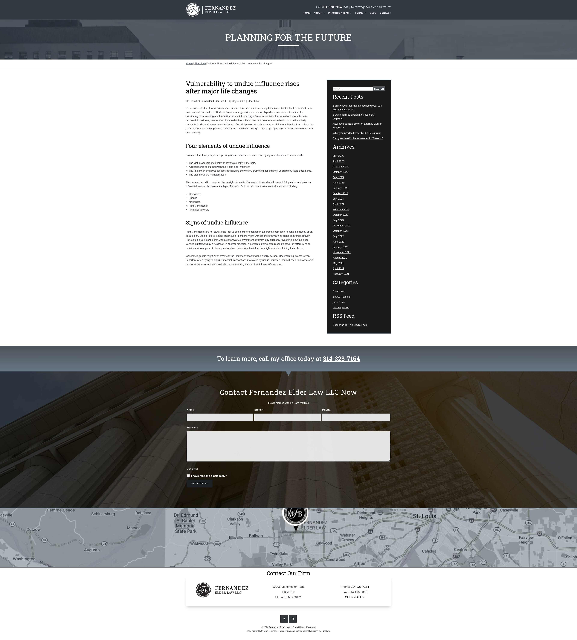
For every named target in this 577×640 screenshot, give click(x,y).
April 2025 (338, 182)
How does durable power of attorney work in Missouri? (357, 125)
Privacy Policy (277, 631)
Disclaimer (192, 468)
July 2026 (338, 155)
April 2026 (338, 161)
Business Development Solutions (302, 631)
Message (192, 427)
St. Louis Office (355, 597)
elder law (201, 155)
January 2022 (340, 247)
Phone (326, 409)
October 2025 (340, 172)
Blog (373, 13)
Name (190, 409)
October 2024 (340, 193)
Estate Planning (341, 296)
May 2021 (338, 263)
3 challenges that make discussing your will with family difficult (357, 107)
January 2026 (340, 166)
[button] (574, 618)
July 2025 (338, 177)
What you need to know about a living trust (357, 133)
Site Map (263, 631)
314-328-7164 (332, 7)
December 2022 (342, 225)
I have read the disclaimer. (209, 475)
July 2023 (338, 220)
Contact (385, 13)
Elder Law (253, 101)
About (318, 13)
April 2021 (338, 268)
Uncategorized (341, 307)
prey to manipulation (299, 182)
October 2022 (340, 230)
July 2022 (338, 236)
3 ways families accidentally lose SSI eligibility (354, 116)
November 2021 (342, 252)
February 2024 (341, 209)
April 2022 (338, 241)
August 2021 (340, 257)
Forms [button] (359, 13)
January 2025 (340, 188)
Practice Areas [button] (338, 13)
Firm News (339, 302)
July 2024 (338, 198)
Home (307, 13)
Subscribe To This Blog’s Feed (350, 325)
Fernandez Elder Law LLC (215, 101)
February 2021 (341, 273)
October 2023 (340, 214)
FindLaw (326, 631)
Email (258, 409)
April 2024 (338, 204)
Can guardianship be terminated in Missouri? (358, 138)
